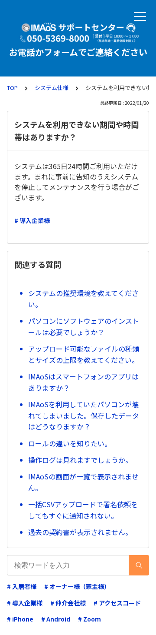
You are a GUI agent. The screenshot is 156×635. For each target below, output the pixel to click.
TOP (12, 87)
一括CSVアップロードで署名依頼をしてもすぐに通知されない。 (83, 510)
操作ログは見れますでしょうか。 (80, 460)
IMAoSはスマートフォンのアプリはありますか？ (83, 382)
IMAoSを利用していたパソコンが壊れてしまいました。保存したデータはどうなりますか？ (83, 415)
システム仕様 (51, 87)
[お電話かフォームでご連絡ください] (78, 32)
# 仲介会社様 (68, 602)
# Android (55, 619)
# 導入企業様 (32, 220)
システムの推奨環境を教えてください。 (83, 298)
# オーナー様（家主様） (77, 586)
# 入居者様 (21, 586)
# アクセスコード (117, 602)
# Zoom (89, 619)
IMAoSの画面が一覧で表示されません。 (83, 482)
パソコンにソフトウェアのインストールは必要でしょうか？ (83, 326)
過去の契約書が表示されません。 (80, 532)
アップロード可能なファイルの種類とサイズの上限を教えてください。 (83, 354)
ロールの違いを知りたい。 (69, 443)
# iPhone (20, 619)
